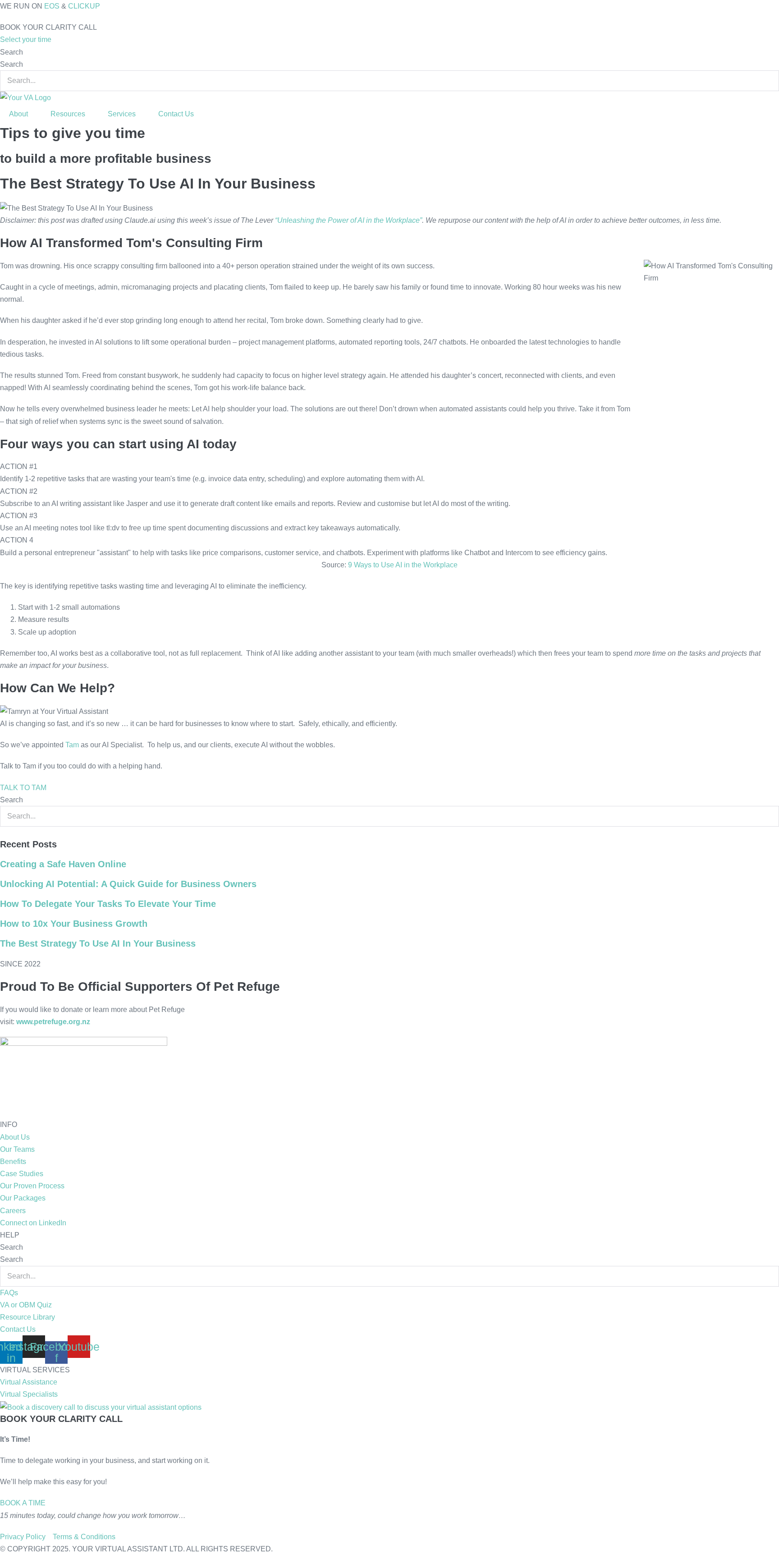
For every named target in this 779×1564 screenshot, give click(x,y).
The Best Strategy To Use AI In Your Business (98, 943)
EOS (52, 6)
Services (122, 114)
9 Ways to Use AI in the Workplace (403, 565)
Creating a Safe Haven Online (63, 864)
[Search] (2, 835)
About (18, 114)
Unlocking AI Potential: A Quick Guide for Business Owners (128, 884)
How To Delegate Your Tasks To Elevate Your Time (108, 904)
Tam (72, 745)
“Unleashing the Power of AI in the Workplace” (348, 220)
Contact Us (176, 114)
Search (11, 52)
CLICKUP (84, 6)
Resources (67, 114)
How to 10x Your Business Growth (73, 924)
